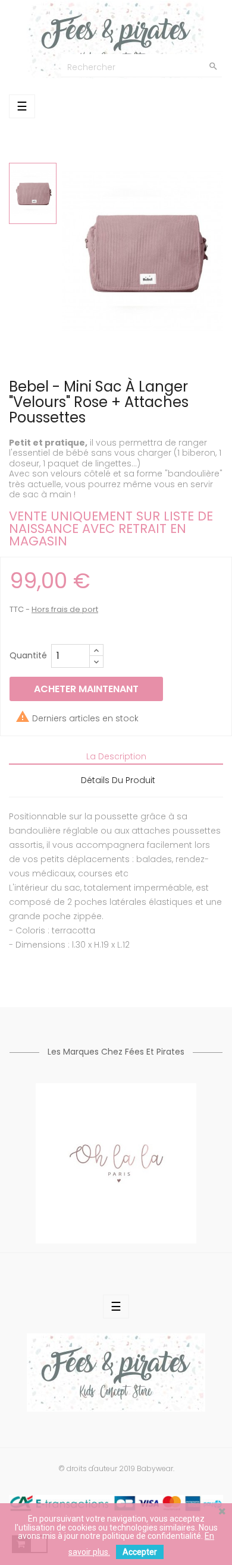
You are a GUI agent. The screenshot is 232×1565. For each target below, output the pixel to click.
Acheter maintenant (86, 689)
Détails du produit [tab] (118, 780)
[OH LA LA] (116, 1163)
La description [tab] (116, 756)
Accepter (140, 1552)
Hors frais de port (65, 609)
